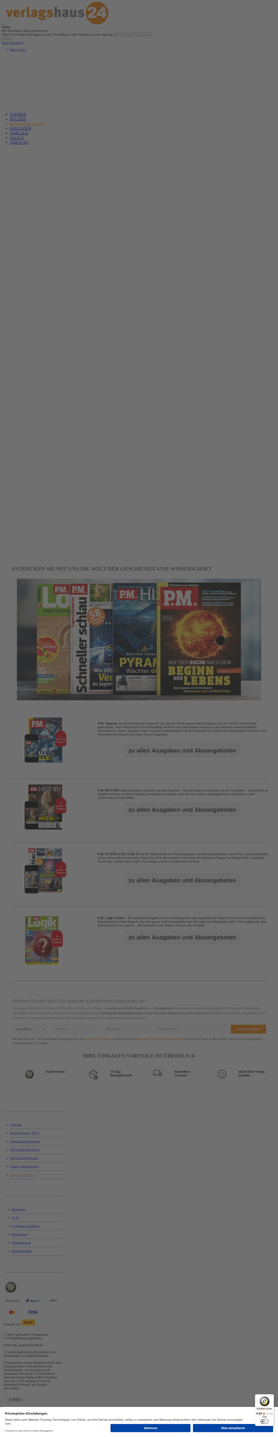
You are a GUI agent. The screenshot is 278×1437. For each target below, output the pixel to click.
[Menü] (271, 1396)
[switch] (264, 1421)
